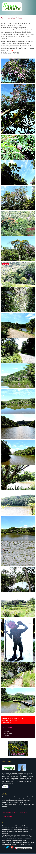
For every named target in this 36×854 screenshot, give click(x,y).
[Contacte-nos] (5, 787)
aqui (11, 50)
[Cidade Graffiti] (18, 748)
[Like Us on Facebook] (3, 848)
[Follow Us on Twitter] (7, 848)
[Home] (12, 11)
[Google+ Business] (12, 848)
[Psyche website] (22, 771)
